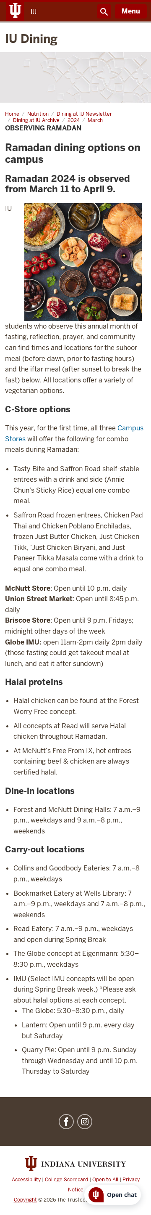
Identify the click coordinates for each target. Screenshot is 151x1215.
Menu (131, 11)
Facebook (66, 1121)
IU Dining (31, 38)
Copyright (25, 1199)
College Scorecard (66, 1179)
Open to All (105, 1179)
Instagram (84, 1121)
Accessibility (26, 1179)
